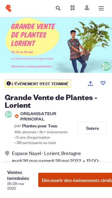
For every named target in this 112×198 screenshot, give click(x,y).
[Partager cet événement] (90, 83)
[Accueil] (8, 8)
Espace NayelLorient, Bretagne (46, 153)
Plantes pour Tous (39, 125)
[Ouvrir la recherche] (58, 8)
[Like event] (103, 83)
